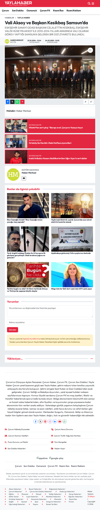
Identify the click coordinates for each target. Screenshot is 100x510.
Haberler (9, 18)
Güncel (38, 494)
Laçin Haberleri (32, 497)
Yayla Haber (23, 18)
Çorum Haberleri (15, 491)
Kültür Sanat (13, 497)
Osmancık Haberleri (38, 499)
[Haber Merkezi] (13, 174)
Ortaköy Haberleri (15, 499)
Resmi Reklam (74, 10)
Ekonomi (24, 494)
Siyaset (24, 502)
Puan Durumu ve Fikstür (18, 442)
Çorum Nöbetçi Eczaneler (19, 429)
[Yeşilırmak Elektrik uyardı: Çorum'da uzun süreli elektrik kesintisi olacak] (72, 205)
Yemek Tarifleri (51, 504)
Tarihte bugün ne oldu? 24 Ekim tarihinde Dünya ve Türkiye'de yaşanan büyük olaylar (27, 290)
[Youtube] (60, 421)
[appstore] (42, 458)
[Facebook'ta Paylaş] (8, 102)
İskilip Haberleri (55, 494)
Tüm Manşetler (60, 442)
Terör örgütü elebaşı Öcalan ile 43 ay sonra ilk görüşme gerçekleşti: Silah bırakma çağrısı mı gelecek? (26, 255)
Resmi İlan (58, 10)
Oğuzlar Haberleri (75, 497)
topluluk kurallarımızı (32, 338)
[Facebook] (35, 421)
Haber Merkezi (29, 172)
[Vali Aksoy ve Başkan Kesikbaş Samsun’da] (50, 71)
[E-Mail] (24, 178)
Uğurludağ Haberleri (16, 504)
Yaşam (35, 504)
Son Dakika (18, 10)
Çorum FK (45, 10)
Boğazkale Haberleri (57, 489)
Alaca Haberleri (14, 489)
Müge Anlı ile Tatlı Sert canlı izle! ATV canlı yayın (71, 289)
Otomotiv (57, 499)
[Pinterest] (45, 421)
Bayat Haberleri (35, 489)
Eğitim (11, 494)
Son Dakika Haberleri (17, 448)
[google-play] (56, 458)
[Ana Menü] (93, 3)
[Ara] (89, 3)
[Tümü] (91, 358)
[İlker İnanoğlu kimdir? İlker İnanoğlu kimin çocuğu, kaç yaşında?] (28, 205)
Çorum (5, 10)
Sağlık (11, 502)
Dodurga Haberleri (66, 491)
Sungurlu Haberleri (53, 502)
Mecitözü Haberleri (53, 497)
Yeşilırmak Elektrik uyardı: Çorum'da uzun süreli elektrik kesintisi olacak (71, 221)
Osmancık (32, 10)
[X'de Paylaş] (12, 102)
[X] (40, 421)
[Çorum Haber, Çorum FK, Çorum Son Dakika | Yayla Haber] (18, 4)
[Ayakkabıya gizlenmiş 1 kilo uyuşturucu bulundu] (72, 238)
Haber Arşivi (59, 448)
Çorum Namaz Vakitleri (18, 435)
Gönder (12, 329)
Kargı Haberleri (75, 494)
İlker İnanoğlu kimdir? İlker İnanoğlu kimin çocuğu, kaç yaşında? (24, 221)
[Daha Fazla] (22, 102)
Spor (36, 502)
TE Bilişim (91, 496)
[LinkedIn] (55, 421)
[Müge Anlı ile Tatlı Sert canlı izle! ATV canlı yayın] (72, 274)
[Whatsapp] (64, 421)
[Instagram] (50, 421)
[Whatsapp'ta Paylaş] (17, 102)
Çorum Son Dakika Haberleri (40, 491)
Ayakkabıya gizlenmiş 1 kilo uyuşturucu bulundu (71, 253)
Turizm (71, 502)
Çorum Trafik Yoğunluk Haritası (67, 435)
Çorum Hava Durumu (64, 429)
